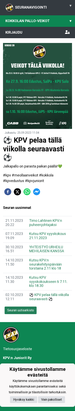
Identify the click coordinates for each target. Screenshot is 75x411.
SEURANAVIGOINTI (43, 6)
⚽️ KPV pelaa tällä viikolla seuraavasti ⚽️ (49, 297)
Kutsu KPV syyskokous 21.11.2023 (47, 236)
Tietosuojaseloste (17, 349)
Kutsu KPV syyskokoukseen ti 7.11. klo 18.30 (48, 281)
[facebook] (7, 191)
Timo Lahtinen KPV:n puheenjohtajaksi (45, 222)
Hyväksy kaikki (23, 399)
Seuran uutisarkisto (20, 310)
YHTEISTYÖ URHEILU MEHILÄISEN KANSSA (46, 249)
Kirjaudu (13, 32)
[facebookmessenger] (36, 191)
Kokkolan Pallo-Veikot (38, 21)
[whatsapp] (27, 191)
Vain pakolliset (51, 399)
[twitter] (17, 191)
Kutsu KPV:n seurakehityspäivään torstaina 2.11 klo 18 (45, 264)
